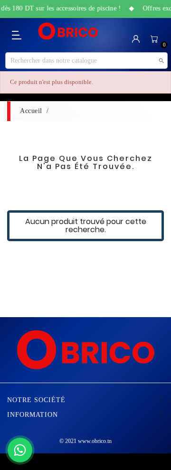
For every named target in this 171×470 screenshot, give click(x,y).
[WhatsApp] (20, 450)
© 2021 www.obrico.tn (85, 441)
